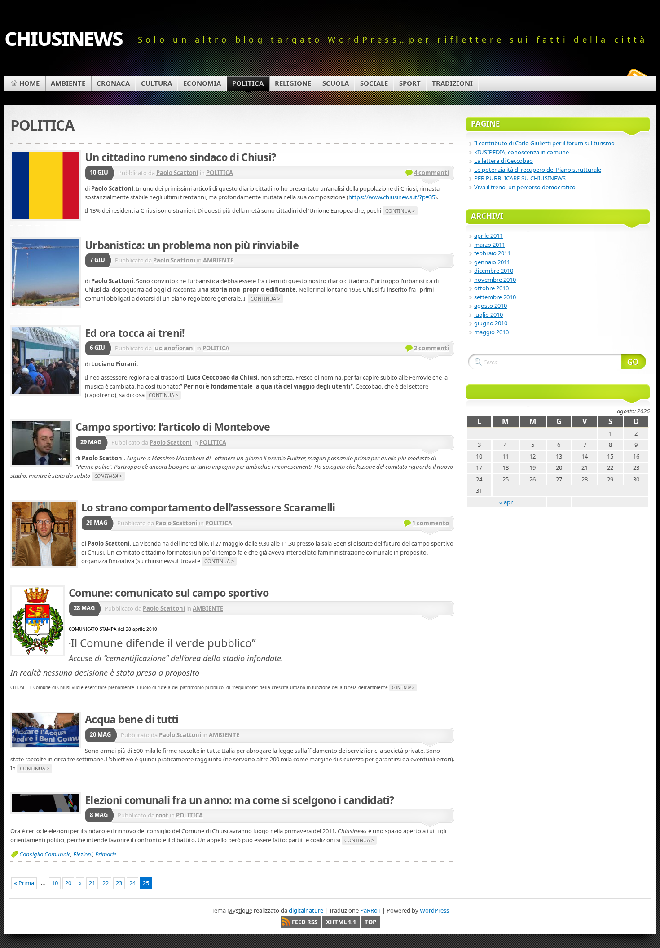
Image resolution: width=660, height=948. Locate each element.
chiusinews (63, 36)
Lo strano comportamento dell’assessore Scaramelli (208, 507)
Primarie (105, 854)
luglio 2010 (488, 314)
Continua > (400, 210)
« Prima (24, 883)
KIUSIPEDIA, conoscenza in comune (521, 152)
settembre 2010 (495, 297)
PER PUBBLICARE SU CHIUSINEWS (520, 178)
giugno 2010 (490, 323)
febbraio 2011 (492, 253)
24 (132, 883)
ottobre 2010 (491, 288)
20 (68, 883)
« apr (506, 502)
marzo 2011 (489, 244)
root (162, 815)
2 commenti (431, 348)
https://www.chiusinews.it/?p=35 (391, 197)
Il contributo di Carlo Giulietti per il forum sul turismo (544, 143)
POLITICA (219, 173)
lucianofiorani (174, 348)
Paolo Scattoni (177, 173)
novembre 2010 (495, 279)
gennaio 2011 (492, 262)
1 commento (430, 523)
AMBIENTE (218, 260)
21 (92, 883)
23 (119, 883)
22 (105, 883)
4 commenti (431, 173)
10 (55, 883)
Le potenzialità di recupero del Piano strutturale (537, 170)
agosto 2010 (490, 305)
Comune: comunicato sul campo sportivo (168, 592)
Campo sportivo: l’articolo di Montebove (172, 426)
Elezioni (82, 854)
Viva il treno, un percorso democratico (525, 187)
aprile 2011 (488, 236)
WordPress (434, 910)
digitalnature (306, 910)
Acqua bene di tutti (132, 719)
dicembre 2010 (493, 270)
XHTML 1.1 (341, 922)
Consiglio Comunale (44, 854)
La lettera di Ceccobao (503, 161)
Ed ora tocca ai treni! (135, 333)
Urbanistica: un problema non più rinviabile (192, 245)
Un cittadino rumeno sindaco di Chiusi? (180, 157)
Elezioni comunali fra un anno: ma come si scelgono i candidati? (239, 800)
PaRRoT (370, 910)
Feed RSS (304, 922)
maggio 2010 (491, 332)
